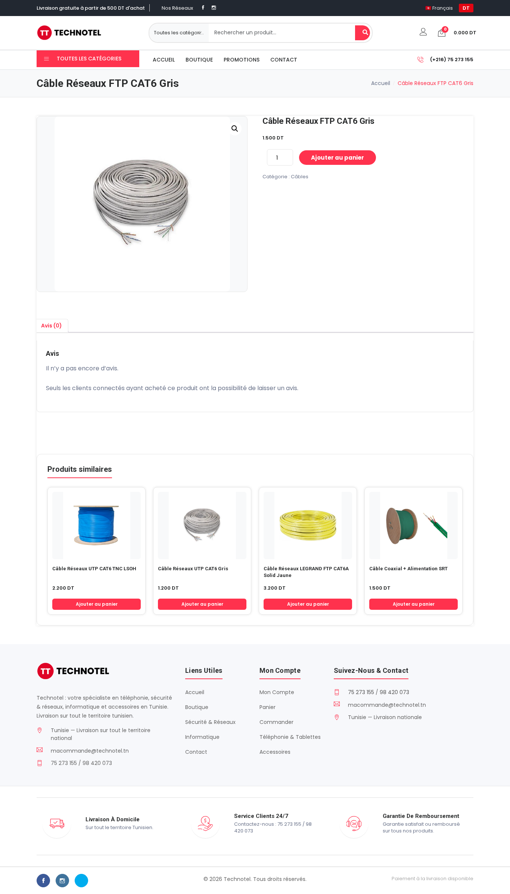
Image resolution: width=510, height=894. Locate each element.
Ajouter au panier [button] (97, 604)
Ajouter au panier (337, 157)
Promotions (241, 59)
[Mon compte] (423, 32)
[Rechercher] (362, 32)
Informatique (202, 737)
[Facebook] (203, 8)
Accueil (164, 59)
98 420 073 (394, 692)
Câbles (299, 176)
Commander (276, 722)
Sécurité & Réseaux (210, 722)
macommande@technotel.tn (90, 751)
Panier (267, 707)
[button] (235, 128)
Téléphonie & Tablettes (290, 737)
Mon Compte (276, 692)
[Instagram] (214, 8)
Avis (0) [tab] (51, 325)
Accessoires (274, 752)
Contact (283, 59)
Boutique (199, 59)
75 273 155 (361, 692)
